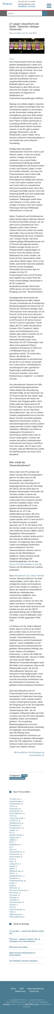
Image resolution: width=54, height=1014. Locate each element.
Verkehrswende (15, 909)
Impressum (34, 991)
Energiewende (15, 828)
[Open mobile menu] (48, 5)
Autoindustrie (14, 811)
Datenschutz (20, 991)
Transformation (15, 902)
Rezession (13, 893)
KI (10, 847)
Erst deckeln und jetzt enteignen (23, 961)
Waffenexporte (15, 914)
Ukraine (12, 905)
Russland (13, 895)
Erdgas (12, 830)
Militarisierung (15, 871)
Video (11, 912)
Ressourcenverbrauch (18, 890)
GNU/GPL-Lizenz (32, 1004)
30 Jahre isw (14, 799)
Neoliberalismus (16, 876)
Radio (11, 885)
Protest (12, 883)
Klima (11, 849)
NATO (12, 873)
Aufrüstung (13, 809)
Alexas (11, 59)
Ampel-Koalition (15, 801)
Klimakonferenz (15, 852)
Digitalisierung (15, 823)
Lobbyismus (14, 864)
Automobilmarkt (15, 813)
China (11, 816)
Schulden (13, 900)
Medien (12, 866)
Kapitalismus (14, 844)
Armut (11, 806)
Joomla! (6, 1004)
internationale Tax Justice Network (29, 576)
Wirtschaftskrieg (16, 917)
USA (11, 907)
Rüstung (12, 897)
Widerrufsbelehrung (35, 989)
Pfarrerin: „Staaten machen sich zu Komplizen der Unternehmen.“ (24, 940)
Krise (11, 861)
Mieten (12, 869)
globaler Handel (15, 835)
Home (13, 989)
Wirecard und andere (18, 947)
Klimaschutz (14, 854)
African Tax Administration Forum (24, 564)
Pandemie (13, 878)
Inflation (12, 840)
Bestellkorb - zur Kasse (26, 6)
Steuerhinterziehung (17, 778)
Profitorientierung (16, 881)
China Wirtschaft (16, 818)
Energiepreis (14, 825)
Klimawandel (14, 857)
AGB (22, 989)
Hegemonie (14, 837)
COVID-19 (13, 821)
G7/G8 (24, 775)
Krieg (11, 859)
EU (10, 832)
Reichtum (13, 888)
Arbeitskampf (14, 804)
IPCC (11, 842)
